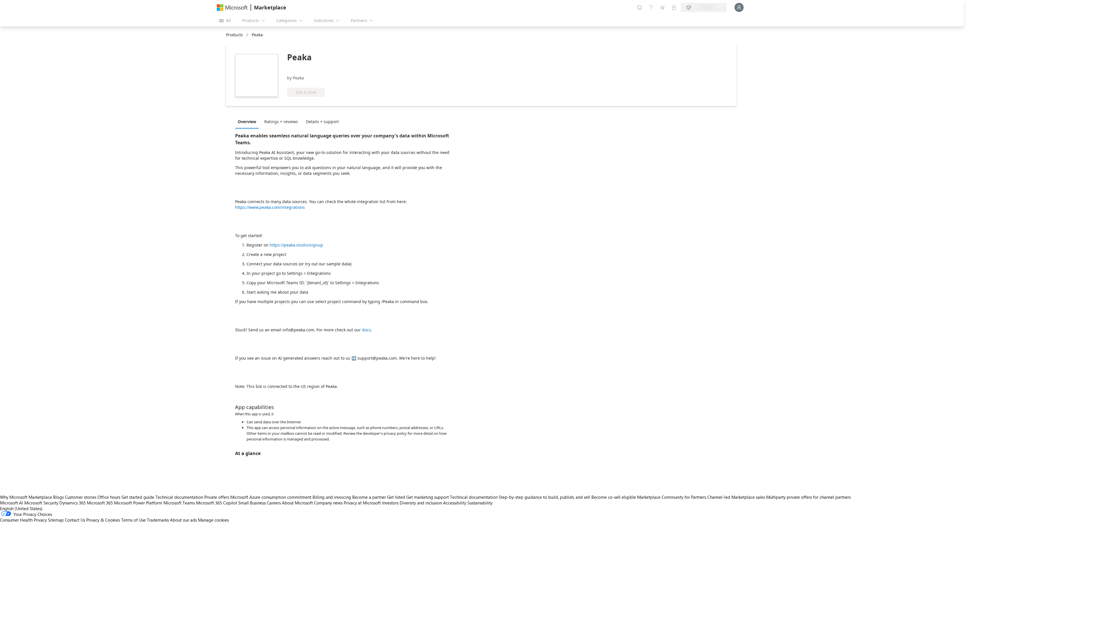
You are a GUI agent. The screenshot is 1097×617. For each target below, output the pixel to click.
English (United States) (21, 508)
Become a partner (369, 497)
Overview (247, 121)
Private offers (216, 497)
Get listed (396, 497)
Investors (390, 503)
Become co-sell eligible (613, 497)
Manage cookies (213, 520)
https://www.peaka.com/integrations (270, 207)
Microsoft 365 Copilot (216, 503)
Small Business (252, 503)
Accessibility (454, 503)
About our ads (183, 520)
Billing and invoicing (332, 497)
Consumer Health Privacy (23, 520)
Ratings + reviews (281, 121)
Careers (274, 503)
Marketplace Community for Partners (671, 497)
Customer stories (80, 497)
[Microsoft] (232, 7)
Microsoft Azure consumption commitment (271, 497)
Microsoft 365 (100, 503)
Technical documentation (179, 497)
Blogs (58, 497)
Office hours (108, 497)
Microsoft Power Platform (138, 503)
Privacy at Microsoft (362, 503)
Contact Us (75, 520)
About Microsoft (297, 503)
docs (366, 329)
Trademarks (158, 520)
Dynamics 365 (72, 503)
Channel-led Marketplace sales (736, 497)
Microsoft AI (11, 503)
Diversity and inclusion (421, 503)
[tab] (248, 121)
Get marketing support (427, 497)
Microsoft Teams (179, 503)
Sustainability (480, 503)
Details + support (322, 121)
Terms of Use (133, 520)
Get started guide (137, 497)
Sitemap (56, 520)
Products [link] (234, 34)
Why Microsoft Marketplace (26, 497)
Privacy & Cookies (103, 520)
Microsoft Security (41, 503)
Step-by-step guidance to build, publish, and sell (544, 497)
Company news (328, 503)
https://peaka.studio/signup (296, 245)
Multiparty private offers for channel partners (808, 497)
